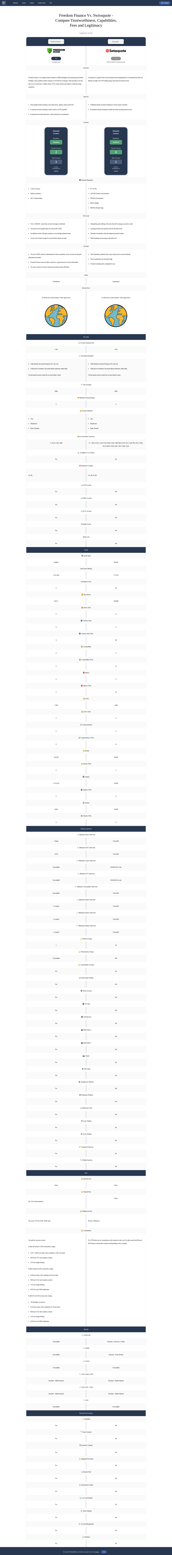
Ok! (104, 1552)
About (32, 3)
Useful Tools (41, 3)
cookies (97, 1552)
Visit (56, 58)
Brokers (15, 3)
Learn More (56, 170)
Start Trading (165, 3)
